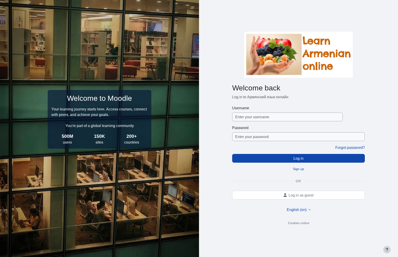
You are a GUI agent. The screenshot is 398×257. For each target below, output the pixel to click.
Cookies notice (298, 223)
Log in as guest (301, 195)
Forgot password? (350, 147)
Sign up (298, 169)
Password (240, 127)
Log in (298, 158)
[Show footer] (387, 249)
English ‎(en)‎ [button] (297, 209)
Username (240, 107)
